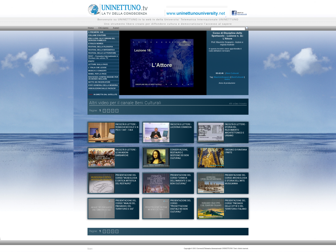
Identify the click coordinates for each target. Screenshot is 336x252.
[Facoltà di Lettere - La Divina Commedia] (156, 141)
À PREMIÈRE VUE (95, 32)
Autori (116, 28)
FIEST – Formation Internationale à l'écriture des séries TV (103, 57)
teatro (227, 79)
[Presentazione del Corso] (101, 217)
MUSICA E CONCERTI (97, 71)
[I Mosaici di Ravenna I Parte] (211, 166)
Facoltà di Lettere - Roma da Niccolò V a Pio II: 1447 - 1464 (126, 127)
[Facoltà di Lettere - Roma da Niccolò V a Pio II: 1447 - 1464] (101, 141)
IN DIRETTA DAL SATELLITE (105, 94)
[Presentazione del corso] (101, 192)
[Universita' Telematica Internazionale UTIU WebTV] (118, 14)
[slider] (155, 92)
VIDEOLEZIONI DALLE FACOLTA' (102, 88)
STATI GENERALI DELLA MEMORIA (103, 85)
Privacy (90, 248)
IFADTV (91, 61)
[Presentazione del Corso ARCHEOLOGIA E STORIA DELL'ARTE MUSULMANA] (211, 192)
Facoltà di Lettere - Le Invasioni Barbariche (126, 153)
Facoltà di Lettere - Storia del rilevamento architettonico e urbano (235, 130)
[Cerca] (247, 28)
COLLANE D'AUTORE (97, 35)
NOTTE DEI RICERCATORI (99, 82)
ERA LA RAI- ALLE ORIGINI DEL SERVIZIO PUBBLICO (101, 39)
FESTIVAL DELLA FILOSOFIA (100, 47)
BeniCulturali (238, 77)
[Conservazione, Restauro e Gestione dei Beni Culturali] (156, 166)
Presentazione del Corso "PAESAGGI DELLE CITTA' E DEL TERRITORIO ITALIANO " (236, 206)
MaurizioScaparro (222, 77)
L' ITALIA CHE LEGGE (97, 67)
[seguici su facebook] (237, 15)
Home (91, 28)
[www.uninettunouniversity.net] (195, 15)
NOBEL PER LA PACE (97, 74)
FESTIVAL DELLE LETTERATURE (102, 53)
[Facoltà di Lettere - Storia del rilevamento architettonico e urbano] (211, 141)
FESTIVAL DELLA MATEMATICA (101, 50)
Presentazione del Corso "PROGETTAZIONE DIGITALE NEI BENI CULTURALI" (180, 206)
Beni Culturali (232, 73)
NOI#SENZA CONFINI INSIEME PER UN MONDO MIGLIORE (103, 78)
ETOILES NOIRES (95, 43)
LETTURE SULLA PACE (98, 64)
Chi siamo (103, 28)
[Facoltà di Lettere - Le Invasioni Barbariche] (101, 166)
